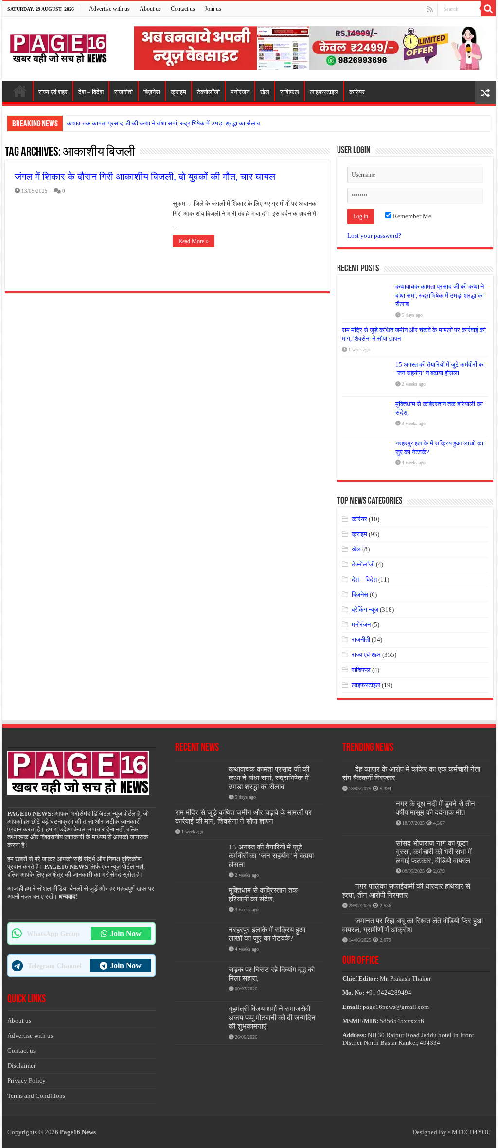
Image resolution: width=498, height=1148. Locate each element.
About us (150, 8)
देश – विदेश (91, 92)
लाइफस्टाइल (324, 92)
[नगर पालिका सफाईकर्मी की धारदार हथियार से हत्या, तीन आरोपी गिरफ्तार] (346, 886)
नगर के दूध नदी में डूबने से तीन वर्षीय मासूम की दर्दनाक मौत (435, 807)
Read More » (193, 241)
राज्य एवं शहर (53, 92)
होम (20, 91)
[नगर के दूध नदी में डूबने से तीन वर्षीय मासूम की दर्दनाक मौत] (366, 815)
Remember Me (411, 216)
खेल (264, 92)
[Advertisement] (311, 47)
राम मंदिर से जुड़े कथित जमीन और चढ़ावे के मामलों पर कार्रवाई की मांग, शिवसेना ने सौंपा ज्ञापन (243, 816)
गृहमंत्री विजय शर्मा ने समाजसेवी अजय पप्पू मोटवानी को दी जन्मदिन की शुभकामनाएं (272, 1017)
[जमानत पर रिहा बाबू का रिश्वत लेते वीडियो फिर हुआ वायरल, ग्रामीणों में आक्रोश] (346, 920)
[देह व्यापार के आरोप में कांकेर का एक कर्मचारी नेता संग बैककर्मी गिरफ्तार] (346, 769)
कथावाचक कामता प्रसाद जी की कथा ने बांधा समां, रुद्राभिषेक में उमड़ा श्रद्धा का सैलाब (163, 123)
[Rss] (430, 9)
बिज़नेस (151, 92)
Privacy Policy (26, 1080)
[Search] (488, 8)
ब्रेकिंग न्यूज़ (365, 609)
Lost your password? (374, 235)
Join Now (126, 933)
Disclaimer (21, 1065)
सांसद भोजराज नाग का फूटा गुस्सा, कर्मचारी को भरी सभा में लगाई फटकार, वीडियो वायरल (434, 852)
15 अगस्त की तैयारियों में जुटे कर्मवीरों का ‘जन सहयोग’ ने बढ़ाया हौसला (271, 855)
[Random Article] (485, 92)
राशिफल (289, 92)
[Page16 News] (58, 46)
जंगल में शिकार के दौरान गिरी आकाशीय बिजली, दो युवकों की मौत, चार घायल (145, 176)
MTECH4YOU (471, 1132)
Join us (213, 8)
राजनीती (123, 92)
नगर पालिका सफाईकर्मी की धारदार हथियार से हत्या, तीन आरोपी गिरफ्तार (406, 890)
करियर (357, 92)
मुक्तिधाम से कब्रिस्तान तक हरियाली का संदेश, (263, 894)
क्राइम (178, 92)
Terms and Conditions (36, 1095)
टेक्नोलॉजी (208, 92)
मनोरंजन (240, 92)
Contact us (183, 8)
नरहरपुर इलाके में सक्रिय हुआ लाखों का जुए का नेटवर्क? (267, 933)
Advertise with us (109, 8)
